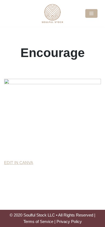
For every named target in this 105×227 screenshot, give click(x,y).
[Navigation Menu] (91, 13)
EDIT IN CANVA (18, 162)
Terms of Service (38, 221)
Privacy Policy (69, 221)
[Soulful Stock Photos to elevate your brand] (52, 13)
